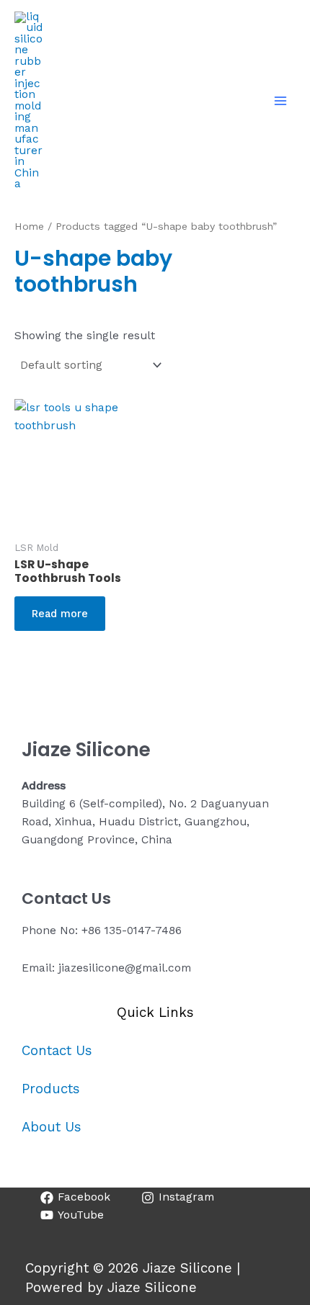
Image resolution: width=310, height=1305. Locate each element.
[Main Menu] (280, 101)
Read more (60, 613)
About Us (51, 1127)
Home (29, 226)
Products (51, 1089)
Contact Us (57, 1051)
